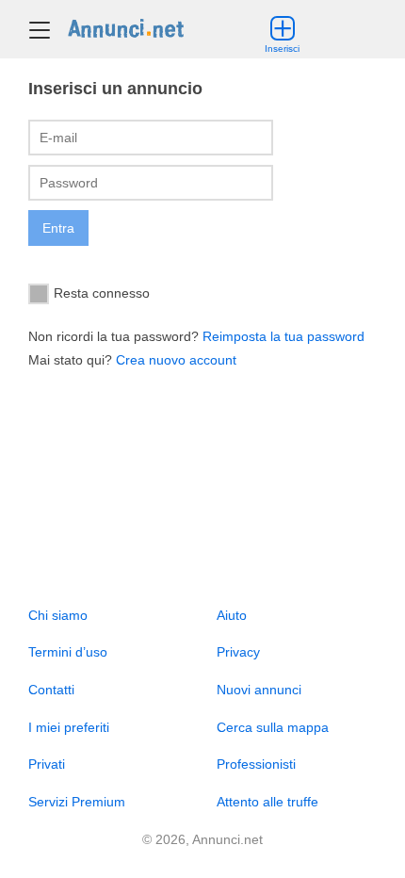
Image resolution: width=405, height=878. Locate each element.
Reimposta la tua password (283, 336)
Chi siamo (58, 615)
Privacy (238, 651)
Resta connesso (102, 292)
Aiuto (232, 615)
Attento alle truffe (267, 801)
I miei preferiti (68, 727)
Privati (46, 764)
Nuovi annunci (259, 689)
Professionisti (256, 764)
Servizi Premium (76, 801)
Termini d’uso (67, 651)
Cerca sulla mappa (273, 727)
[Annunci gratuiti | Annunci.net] (126, 27)
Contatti (51, 689)
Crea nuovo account (176, 359)
